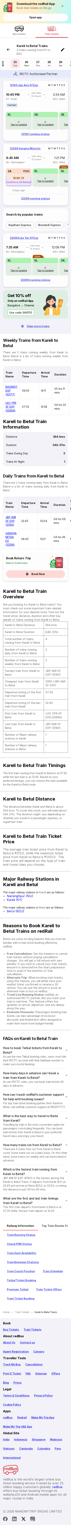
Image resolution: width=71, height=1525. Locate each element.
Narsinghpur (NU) (20, 896)
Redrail (22, 1417)
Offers (55, 1373)
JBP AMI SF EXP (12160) (10, 521)
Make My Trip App (42, 1417)
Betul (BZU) (15, 911)
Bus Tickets (11, 1329)
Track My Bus (12, 1364)
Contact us (27, 1342)
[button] (63, 6)
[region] (35, 111)
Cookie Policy (12, 1404)
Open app (35, 17)
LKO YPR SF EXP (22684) (10, 406)
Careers (38, 1351)
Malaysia (56, 1439)
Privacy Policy (43, 1395)
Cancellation (34, 1364)
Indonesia (20, 1439)
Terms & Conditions (16, 1395)
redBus (8, 1417)
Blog (6, 1382)
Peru (58, 1448)
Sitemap (41, 1373)
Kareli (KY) (14, 900)
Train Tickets (32, 1329)
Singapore (38, 1439)
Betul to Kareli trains (17, 563)
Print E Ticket (12, 1373)
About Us (9, 1342)
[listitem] (12, 105)
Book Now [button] (38, 574)
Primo (17, 1382)
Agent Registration (16, 1351)
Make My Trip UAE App (17, 1426)
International (12, 1457)
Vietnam (9, 1448)
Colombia (43, 1448)
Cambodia (26, 1448)
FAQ (28, 1373)
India (6, 1439)
